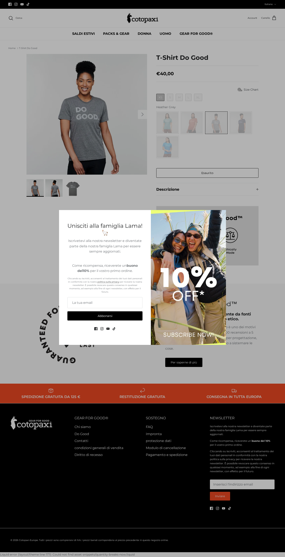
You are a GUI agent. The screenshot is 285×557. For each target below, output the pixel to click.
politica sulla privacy (108, 281)
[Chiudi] (220, 215)
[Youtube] (108, 328)
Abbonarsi (105, 316)
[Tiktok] (114, 328)
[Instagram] (101, 328)
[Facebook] (95, 328)
